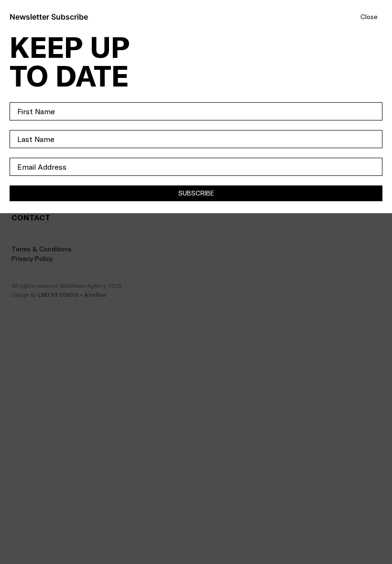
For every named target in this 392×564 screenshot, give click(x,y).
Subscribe (196, 193)
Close (369, 17)
